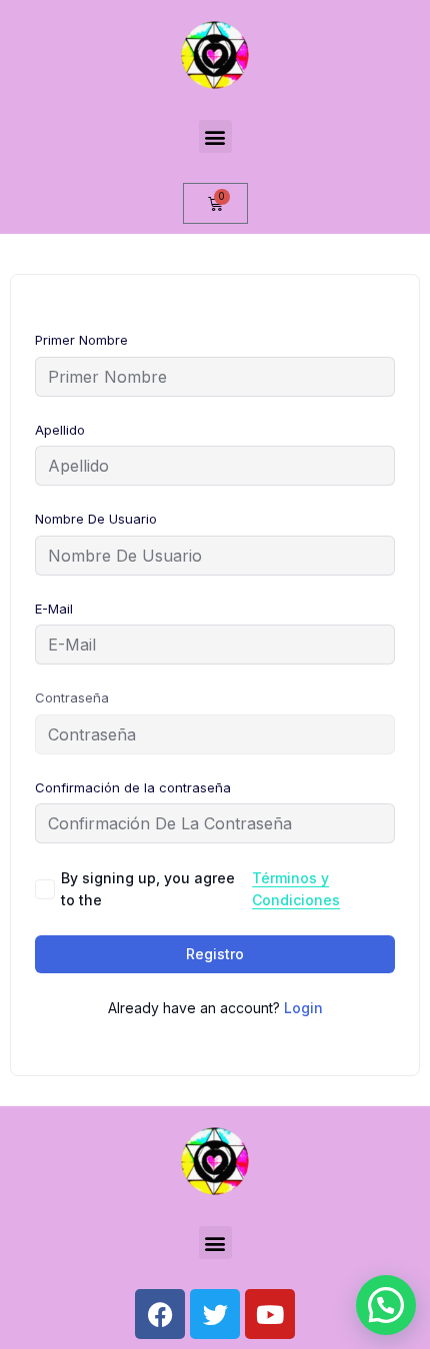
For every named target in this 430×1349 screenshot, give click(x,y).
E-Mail (54, 609)
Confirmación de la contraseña (133, 787)
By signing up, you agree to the (200, 888)
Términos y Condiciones (296, 888)
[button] (215, 136)
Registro (215, 953)
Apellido (60, 430)
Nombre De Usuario (96, 519)
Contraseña (72, 697)
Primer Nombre (81, 340)
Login (303, 1007)
